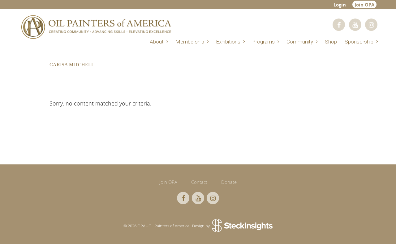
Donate (229, 182)
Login (340, 5)
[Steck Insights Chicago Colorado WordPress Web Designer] (242, 226)
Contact (199, 182)
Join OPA (364, 5)
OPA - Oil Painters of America (96, 27)
